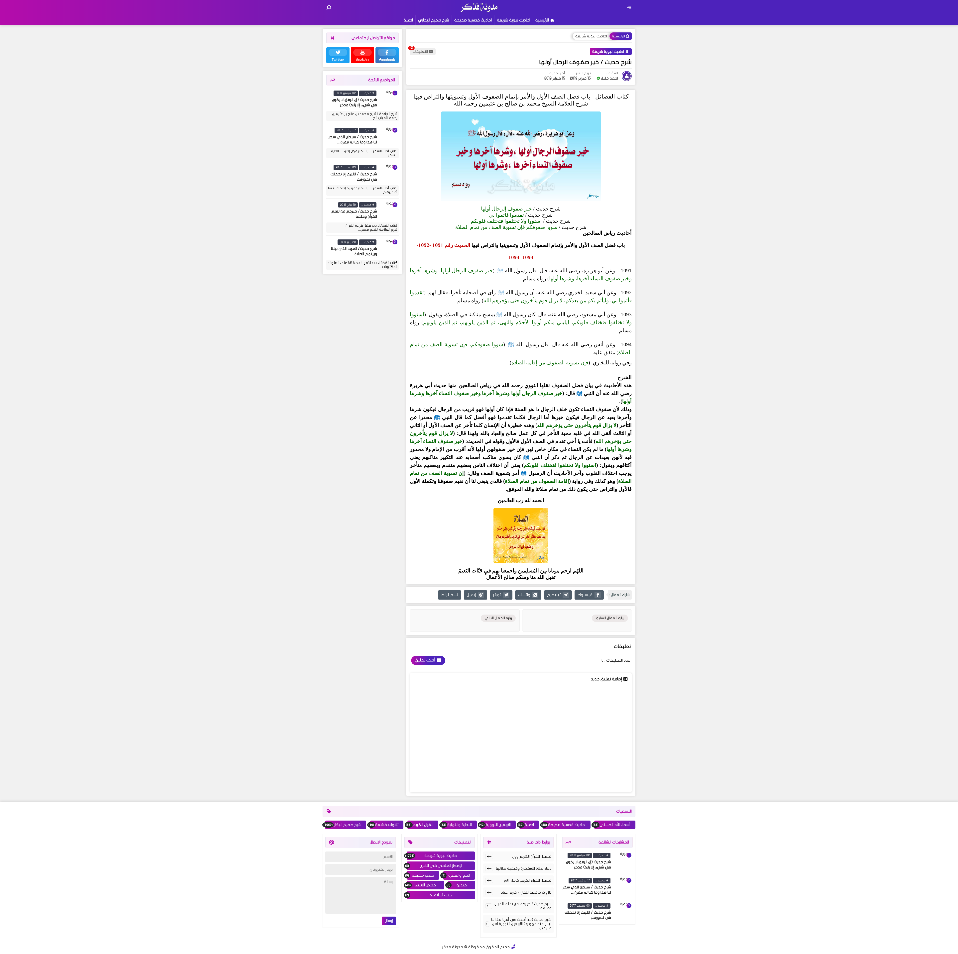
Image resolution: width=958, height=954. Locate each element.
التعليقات (420, 52)
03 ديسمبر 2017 (346, 167)
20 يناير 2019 (348, 241)
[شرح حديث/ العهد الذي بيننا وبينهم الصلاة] (389, 248)
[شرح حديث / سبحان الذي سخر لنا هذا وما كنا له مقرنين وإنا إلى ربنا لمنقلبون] (389, 136)
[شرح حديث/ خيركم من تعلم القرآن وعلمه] (389, 211)
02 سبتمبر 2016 (346, 93)
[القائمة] (629, 7)
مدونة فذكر (452, 947)
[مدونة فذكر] (479, 11)
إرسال (389, 921)
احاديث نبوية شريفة (513, 20)
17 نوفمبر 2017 (346, 130)
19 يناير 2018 (348, 204)
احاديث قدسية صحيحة (473, 20)
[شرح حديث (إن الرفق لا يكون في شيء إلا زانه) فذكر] (389, 99)
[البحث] (329, 7)
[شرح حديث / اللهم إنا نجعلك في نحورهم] (389, 174)
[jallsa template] (513, 947)
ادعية (408, 20)
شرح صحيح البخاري (433, 20)
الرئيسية (542, 20)
